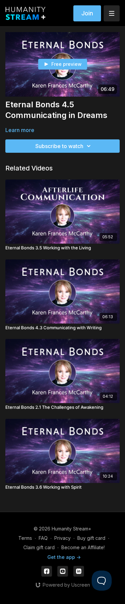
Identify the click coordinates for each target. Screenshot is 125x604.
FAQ (43, 538)
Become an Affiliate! (83, 547)
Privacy (62, 538)
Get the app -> (64, 557)
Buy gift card (91, 538)
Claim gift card (39, 547)
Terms (25, 538)
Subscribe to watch (59, 146)
